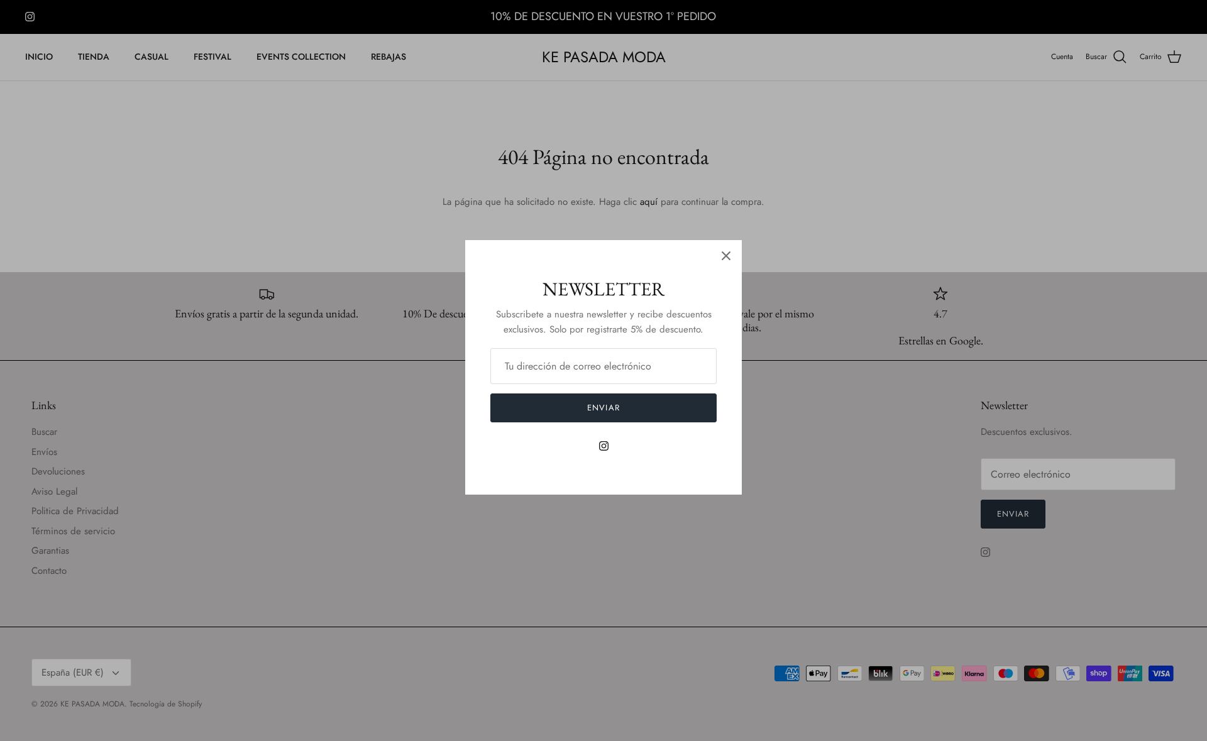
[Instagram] (604, 446)
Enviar (603, 408)
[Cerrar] (726, 256)
